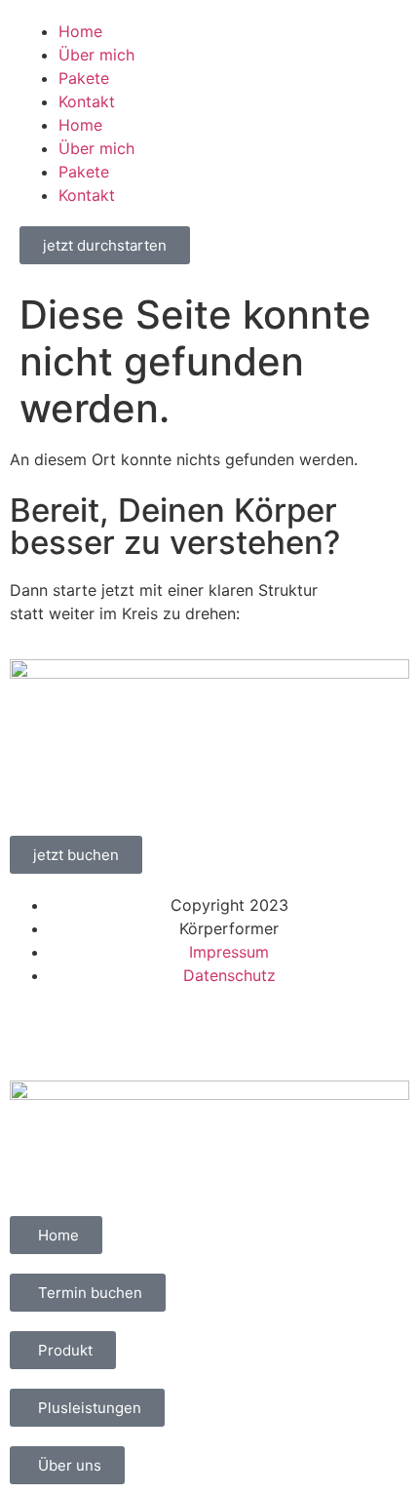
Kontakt (86, 101)
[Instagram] (87, 1030)
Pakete (83, 78)
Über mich (96, 54)
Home (80, 31)
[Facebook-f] (34, 1030)
